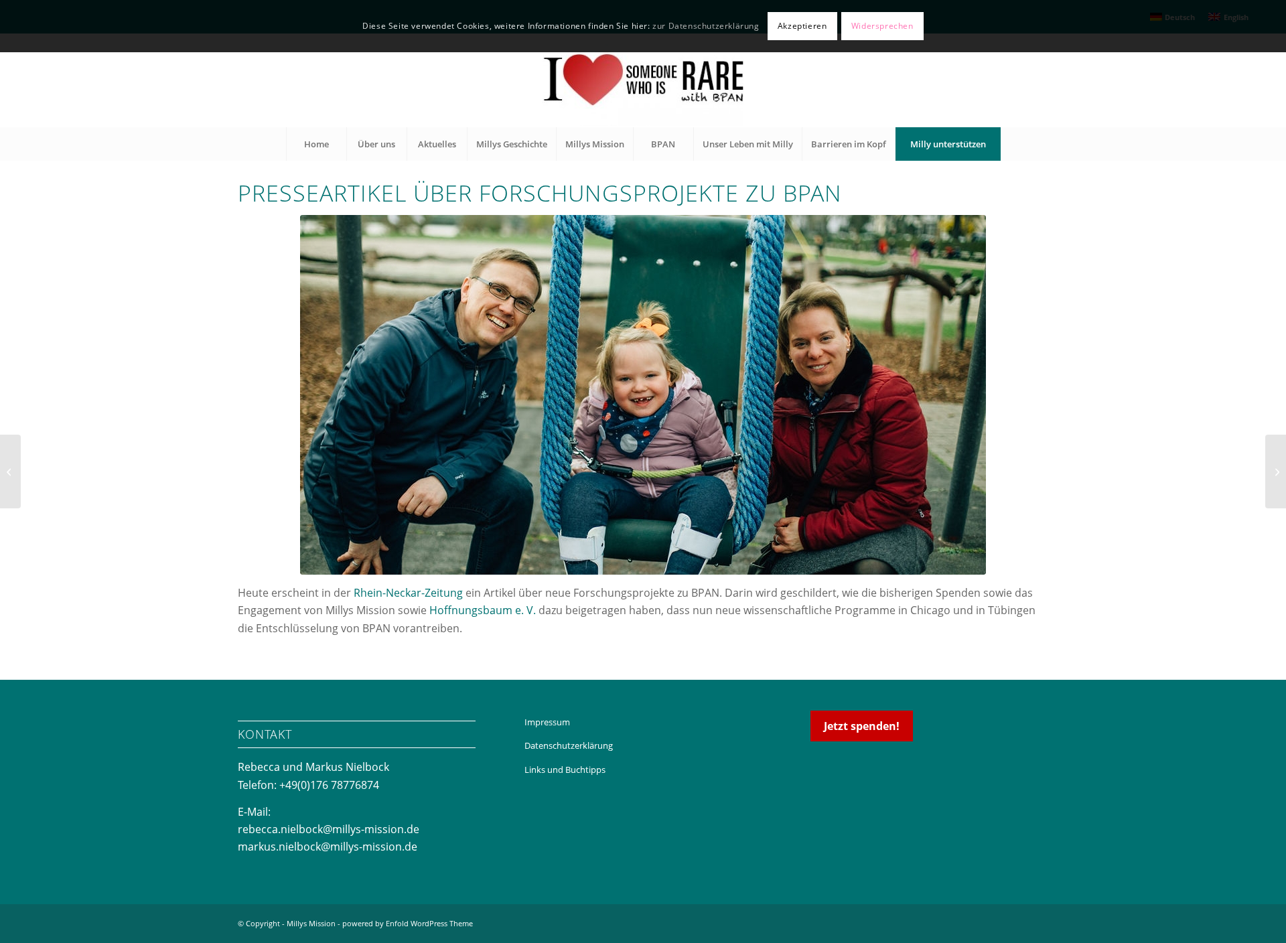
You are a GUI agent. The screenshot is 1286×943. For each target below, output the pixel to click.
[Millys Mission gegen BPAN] (643, 80)
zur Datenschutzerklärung (705, 25)
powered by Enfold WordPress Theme (407, 923)
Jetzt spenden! (862, 726)
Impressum (547, 722)
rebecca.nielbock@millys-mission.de (328, 829)
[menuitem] (316, 144)
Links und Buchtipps (564, 770)
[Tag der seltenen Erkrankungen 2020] (1275, 471)
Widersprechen (882, 25)
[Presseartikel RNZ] (643, 395)
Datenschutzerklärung (568, 745)
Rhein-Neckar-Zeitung (408, 592)
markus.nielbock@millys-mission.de (327, 846)
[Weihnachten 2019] (10, 471)
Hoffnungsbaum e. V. (482, 610)
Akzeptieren (802, 25)
